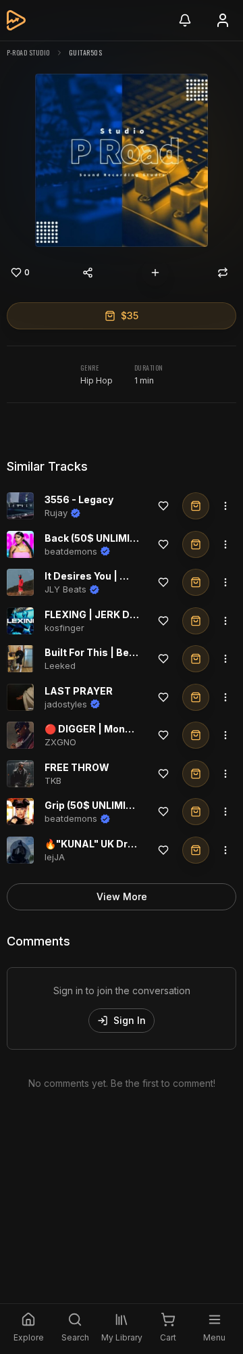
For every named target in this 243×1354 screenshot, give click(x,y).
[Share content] (87, 272)
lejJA (55, 856)
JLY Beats (65, 589)
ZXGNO (60, 742)
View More (122, 896)
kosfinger (64, 627)
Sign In (129, 1020)
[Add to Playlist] (155, 272)
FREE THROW (77, 767)
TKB (53, 780)
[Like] (163, 505)
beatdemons (71, 551)
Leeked (60, 665)
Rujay (56, 512)
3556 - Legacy (79, 499)
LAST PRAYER (79, 691)
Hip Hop (96, 380)
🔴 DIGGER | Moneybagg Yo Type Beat (135, 728)
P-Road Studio (28, 52)
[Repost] (222, 272)
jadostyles (66, 704)
